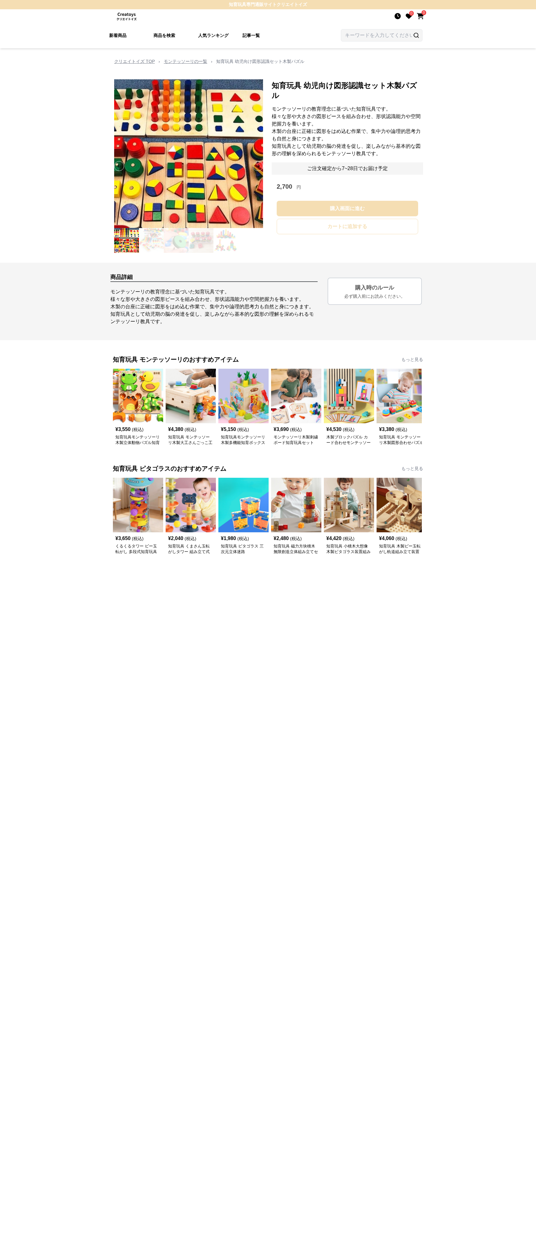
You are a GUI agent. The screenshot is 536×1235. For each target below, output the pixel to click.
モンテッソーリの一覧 (185, 61)
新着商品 (118, 35)
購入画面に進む (347, 208)
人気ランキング (213, 35)
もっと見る (412, 359)
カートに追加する (347, 226)
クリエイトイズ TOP (134, 61)
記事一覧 (251, 35)
